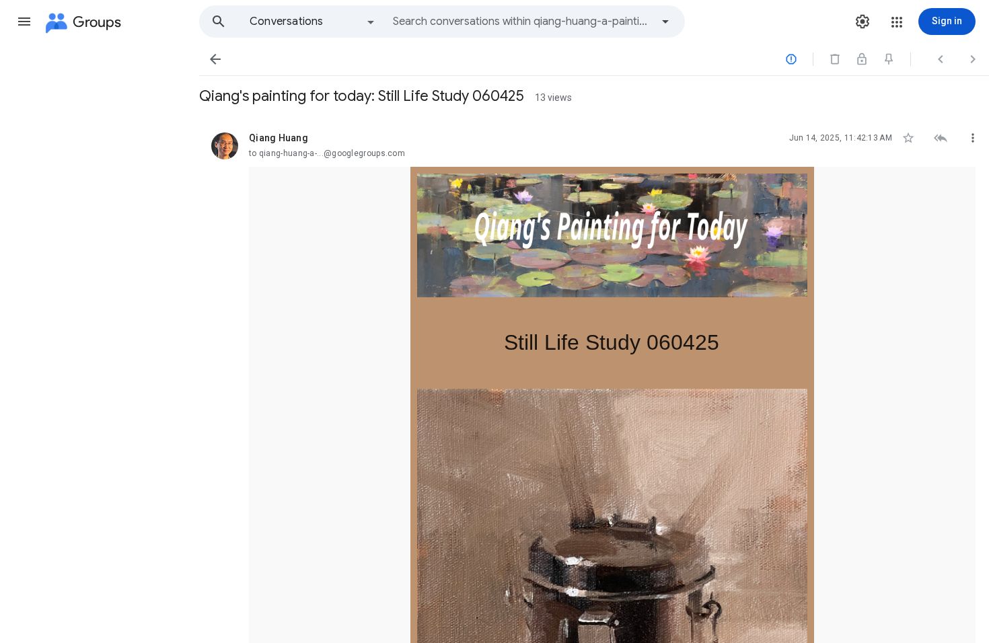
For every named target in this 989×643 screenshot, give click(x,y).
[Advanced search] (665, 21)
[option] (313, 21)
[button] (24, 21)
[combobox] (522, 21)
